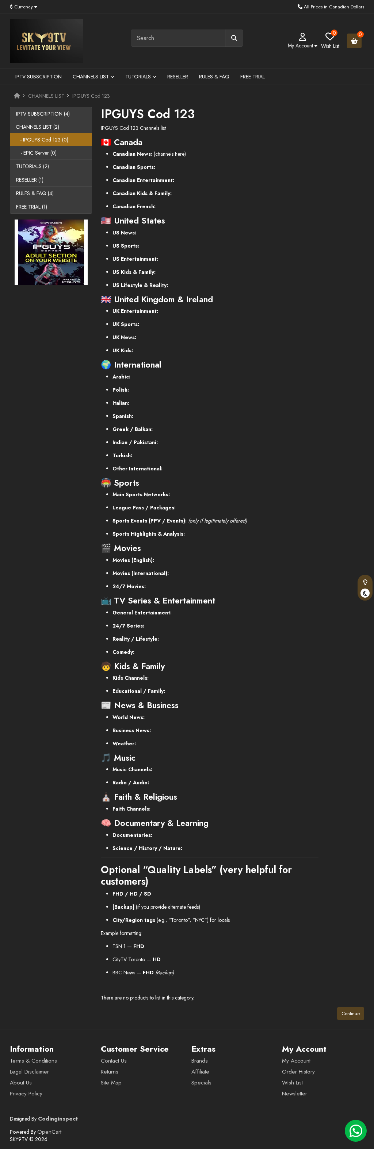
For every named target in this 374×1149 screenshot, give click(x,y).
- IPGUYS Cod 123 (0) (42, 139)
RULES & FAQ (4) (35, 193)
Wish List (292, 1083)
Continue (350, 1013)
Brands (199, 1061)
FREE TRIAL (252, 76)
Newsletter (294, 1094)
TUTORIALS (138, 76)
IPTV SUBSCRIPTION (38, 76)
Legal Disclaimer (29, 1072)
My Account (296, 1061)
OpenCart (49, 1132)
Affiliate (200, 1072)
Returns (109, 1072)
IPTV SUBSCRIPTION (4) (43, 113)
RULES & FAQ (214, 76)
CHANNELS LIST (91, 76)
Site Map (111, 1083)
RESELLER (177, 76)
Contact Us (114, 1061)
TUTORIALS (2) (32, 166)
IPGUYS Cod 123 (91, 96)
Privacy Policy (26, 1094)
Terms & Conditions (33, 1061)
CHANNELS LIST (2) (37, 127)
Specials (201, 1083)
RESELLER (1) (29, 179)
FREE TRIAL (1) (31, 206)
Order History (298, 1072)
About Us (21, 1083)
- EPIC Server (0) (36, 152)
